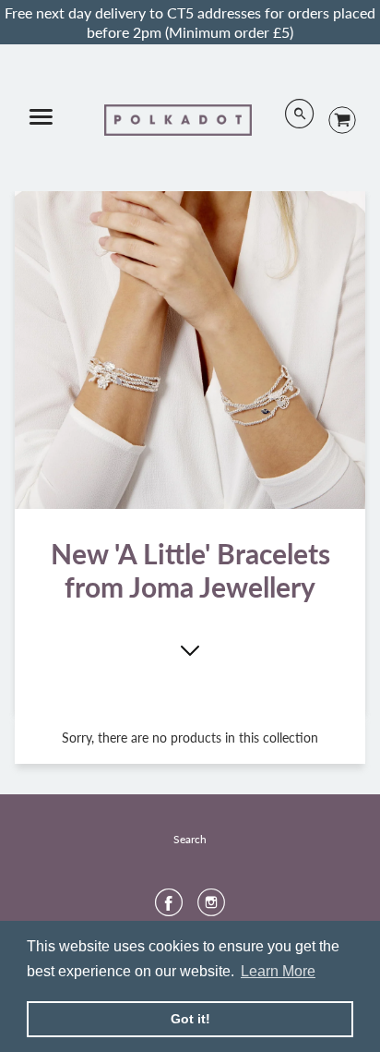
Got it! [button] (190, 1018)
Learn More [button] (278, 971)
